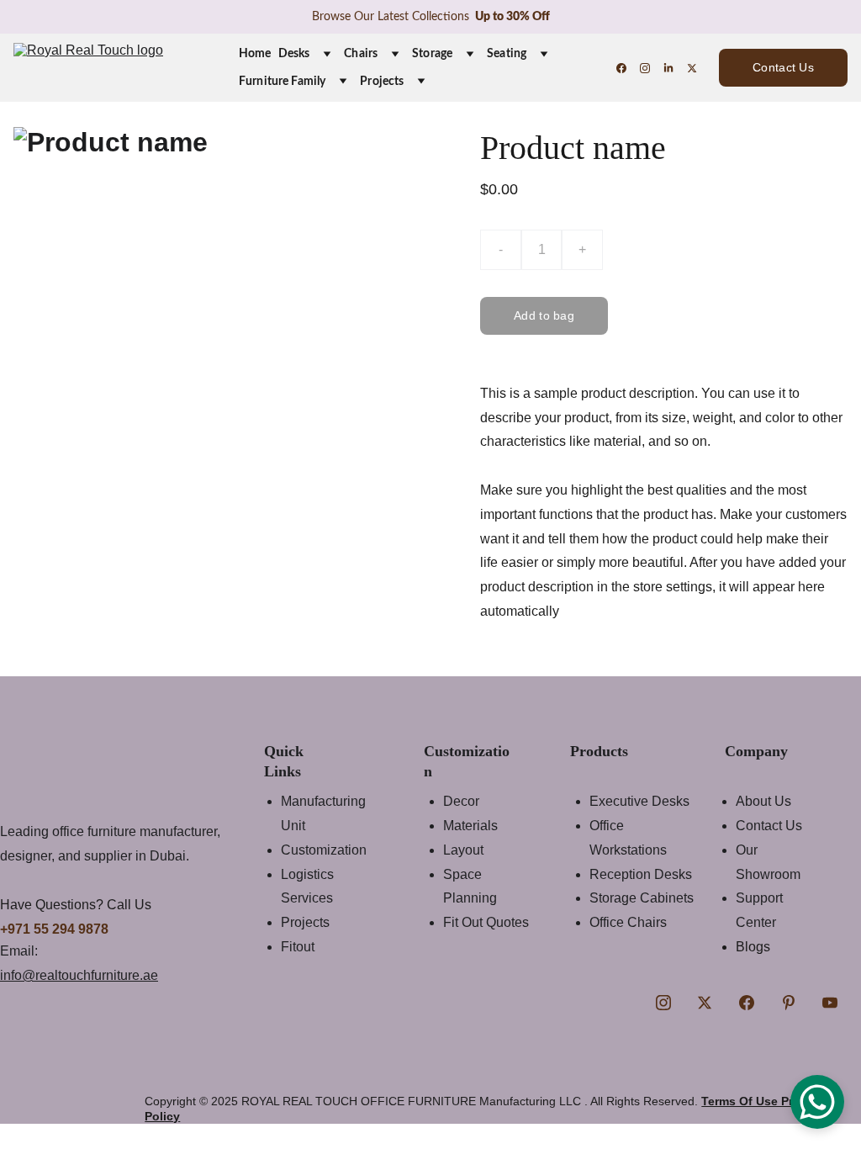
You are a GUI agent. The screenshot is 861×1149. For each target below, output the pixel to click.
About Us (763, 801)
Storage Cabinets (641, 898)
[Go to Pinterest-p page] (788, 1002)
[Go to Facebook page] (628, 68)
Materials (470, 825)
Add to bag (544, 315)
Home (255, 54)
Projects (382, 81)
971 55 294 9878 (58, 929)
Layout (463, 850)
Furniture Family (282, 81)
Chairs (361, 54)
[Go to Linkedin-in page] (675, 68)
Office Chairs (628, 922)
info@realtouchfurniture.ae (79, 975)
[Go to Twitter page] (692, 68)
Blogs (753, 947)
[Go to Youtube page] (829, 1002)
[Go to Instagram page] (651, 68)
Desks (294, 54)
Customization (324, 850)
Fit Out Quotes (486, 922)
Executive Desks (639, 801)
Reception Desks (640, 874)
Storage (432, 54)
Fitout (297, 947)
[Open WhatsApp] (817, 1102)
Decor (461, 801)
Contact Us (783, 67)
